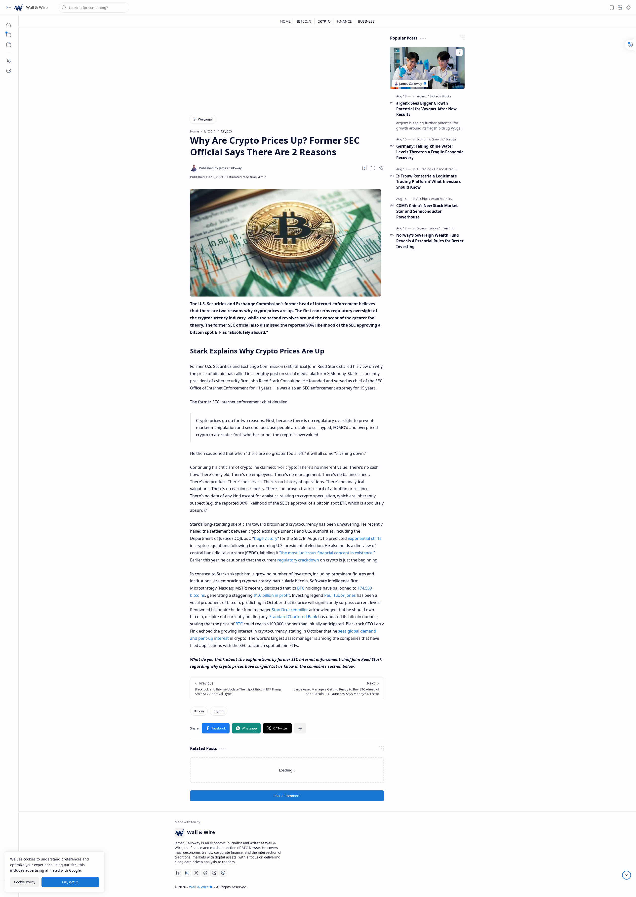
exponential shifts (364, 538)
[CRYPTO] (324, 21)
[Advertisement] (287, 70)
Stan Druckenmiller (290, 609)
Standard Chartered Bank (293, 616)
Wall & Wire (37, 7)
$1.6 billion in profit (272, 595)
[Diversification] (428, 228)
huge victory (266, 538)
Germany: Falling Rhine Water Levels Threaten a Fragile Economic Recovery (429, 152)
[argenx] (422, 96)
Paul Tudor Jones (340, 595)
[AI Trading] (424, 169)
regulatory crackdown (298, 560)
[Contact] (9, 71)
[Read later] (364, 168)
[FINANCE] (344, 21)
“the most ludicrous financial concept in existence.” (327, 552)
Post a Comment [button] (287, 795)
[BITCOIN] (304, 21)
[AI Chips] (423, 198)
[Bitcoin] (199, 711)
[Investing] (447, 228)
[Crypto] (218, 711)
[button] (8, 7)
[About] (9, 61)
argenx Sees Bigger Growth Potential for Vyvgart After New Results (426, 109)
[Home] (9, 25)
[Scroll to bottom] (626, 875)
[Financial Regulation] (449, 169)
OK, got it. (70, 881)
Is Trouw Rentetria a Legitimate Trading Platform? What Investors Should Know (428, 181)
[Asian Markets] (441, 198)
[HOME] (285, 21)
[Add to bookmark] (459, 52)
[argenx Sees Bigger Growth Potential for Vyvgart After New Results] (427, 68)
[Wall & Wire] (19, 7)
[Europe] (450, 139)
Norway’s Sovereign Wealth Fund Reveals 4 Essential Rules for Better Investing (430, 241)
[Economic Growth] (430, 139)
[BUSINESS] (366, 21)
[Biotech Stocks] (440, 96)
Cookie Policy (24, 881)
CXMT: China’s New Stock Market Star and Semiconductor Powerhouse (427, 211)
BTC (300, 588)
